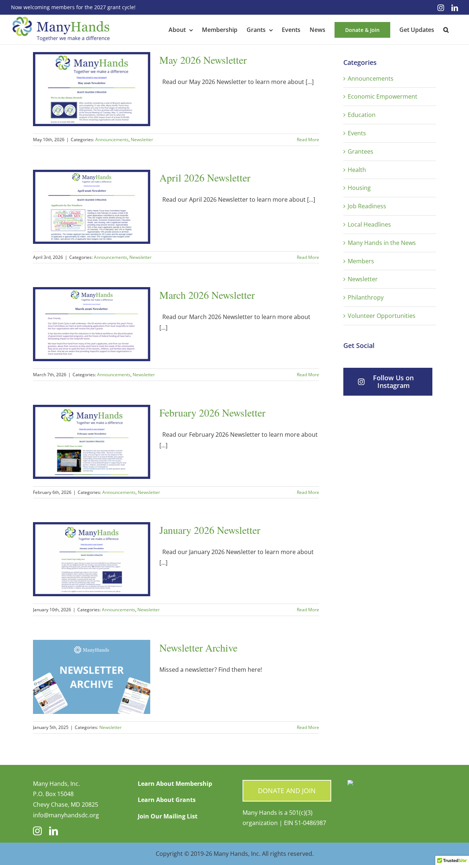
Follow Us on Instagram (393, 381)
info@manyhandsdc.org (66, 815)
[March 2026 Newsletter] (91, 324)
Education (362, 115)
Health (357, 170)
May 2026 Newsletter (203, 60)
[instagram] (37, 830)
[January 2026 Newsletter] (91, 559)
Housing (359, 188)
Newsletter (142, 139)
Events (357, 133)
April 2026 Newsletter (204, 177)
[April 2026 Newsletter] (91, 207)
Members (361, 261)
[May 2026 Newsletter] (91, 89)
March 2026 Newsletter (207, 295)
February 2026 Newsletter (212, 412)
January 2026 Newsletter (209, 530)
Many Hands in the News (382, 243)
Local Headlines (369, 224)
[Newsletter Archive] (91, 677)
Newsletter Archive (198, 648)
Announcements (112, 139)
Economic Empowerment (382, 96)
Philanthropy (366, 297)
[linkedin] (53, 830)
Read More (308, 139)
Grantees (360, 151)
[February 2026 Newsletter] (91, 442)
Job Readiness (367, 206)
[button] (446, 29)
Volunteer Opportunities (382, 316)
